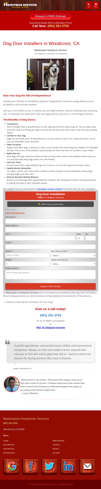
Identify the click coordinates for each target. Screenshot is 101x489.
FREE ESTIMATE (58, 441)
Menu (96, 5)
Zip (86, 234)
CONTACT (56, 445)
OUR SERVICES (8, 445)
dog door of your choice (49, 188)
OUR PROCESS (8, 449)
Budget (8, 260)
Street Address (11, 226)
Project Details (12, 268)
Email (8, 243)
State (78, 234)
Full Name (10, 217)
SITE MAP (56, 453)
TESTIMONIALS (9, 453)
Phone (8, 251)
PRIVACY (55, 449)
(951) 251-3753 (50, 315)
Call (89, 7)
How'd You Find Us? (59, 260)
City (7, 234)
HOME (5, 441)
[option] (50, 74)
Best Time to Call (59, 251)
